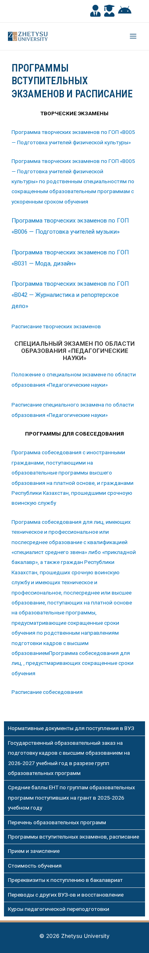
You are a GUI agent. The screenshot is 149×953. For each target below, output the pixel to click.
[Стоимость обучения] (74, 866)
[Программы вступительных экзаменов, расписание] (74, 837)
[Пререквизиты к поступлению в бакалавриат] (74, 880)
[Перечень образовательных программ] (74, 822)
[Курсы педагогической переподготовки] (74, 909)
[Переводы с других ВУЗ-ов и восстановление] (74, 895)
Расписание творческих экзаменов (56, 326)
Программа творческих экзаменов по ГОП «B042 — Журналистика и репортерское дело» (70, 295)
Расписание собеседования (47, 692)
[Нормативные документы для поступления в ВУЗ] (74, 728)
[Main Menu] (133, 36)
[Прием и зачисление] (74, 851)
